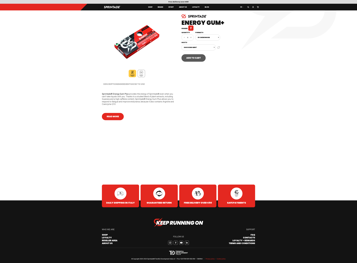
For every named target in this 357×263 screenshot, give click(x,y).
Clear (218, 47)
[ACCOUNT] (253, 7)
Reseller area (109, 240)
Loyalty (107, 237)
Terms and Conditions (242, 243)
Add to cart (193, 57)
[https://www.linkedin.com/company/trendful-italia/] (187, 243)
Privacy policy (210, 259)
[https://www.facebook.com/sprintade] (175, 243)
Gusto (184, 42)
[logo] (111, 7)
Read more (113, 116)
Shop (150, 7)
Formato (199, 32)
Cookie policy (221, 259)
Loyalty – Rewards (244, 240)
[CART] (258, 7)
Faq (253, 234)
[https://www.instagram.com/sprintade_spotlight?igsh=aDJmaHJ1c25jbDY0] (170, 243)
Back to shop (102, 13)
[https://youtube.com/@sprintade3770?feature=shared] (181, 243)
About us (183, 7)
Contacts (249, 237)
